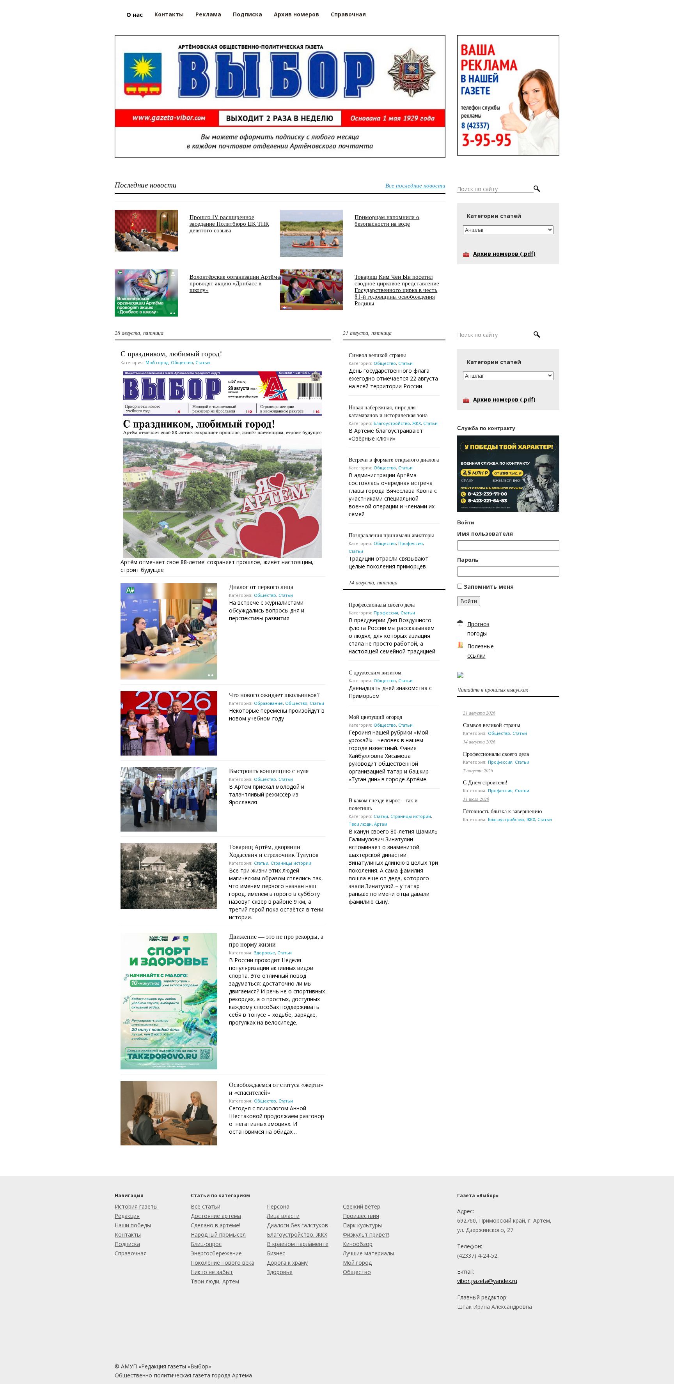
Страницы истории (291, 863)
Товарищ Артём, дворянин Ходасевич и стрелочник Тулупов (274, 850)
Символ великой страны (377, 355)
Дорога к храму (287, 1262)
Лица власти (283, 1215)
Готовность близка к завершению (502, 811)
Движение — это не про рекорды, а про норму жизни (276, 940)
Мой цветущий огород (375, 716)
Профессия (410, 543)
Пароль (468, 559)
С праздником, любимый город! (171, 353)
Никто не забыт (212, 1272)
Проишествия (361, 1215)
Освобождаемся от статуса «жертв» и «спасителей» (276, 1088)
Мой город (156, 362)
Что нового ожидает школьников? (274, 694)
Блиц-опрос (206, 1244)
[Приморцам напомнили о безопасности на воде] (311, 232)
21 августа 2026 (479, 713)
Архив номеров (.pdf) (504, 253)
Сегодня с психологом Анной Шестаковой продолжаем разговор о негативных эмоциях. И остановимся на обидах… (276, 1119)
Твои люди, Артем (368, 824)
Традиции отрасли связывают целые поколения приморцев (388, 562)
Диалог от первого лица (261, 586)
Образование (268, 703)
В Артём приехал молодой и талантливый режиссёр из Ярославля (266, 794)
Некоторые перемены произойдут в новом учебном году (277, 714)
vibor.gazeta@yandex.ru (487, 1281)
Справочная (131, 1253)
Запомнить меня (489, 586)
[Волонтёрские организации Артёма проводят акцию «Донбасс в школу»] (146, 292)
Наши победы (133, 1225)
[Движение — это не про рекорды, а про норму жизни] (169, 1000)
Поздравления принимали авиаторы (391, 535)
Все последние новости (415, 185)
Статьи (202, 362)
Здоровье (264, 953)
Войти (468, 601)
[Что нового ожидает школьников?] (169, 722)
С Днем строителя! (485, 782)
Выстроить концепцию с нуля (269, 770)
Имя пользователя (485, 533)
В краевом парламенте (297, 1244)
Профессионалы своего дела (382, 604)
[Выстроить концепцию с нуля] (169, 798)
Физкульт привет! (366, 1234)
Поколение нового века (222, 1262)
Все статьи (205, 1206)
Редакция (127, 1215)
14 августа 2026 (479, 741)
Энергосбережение (216, 1253)
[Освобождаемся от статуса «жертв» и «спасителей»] (169, 1112)
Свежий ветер (361, 1206)
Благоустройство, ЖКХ (397, 423)
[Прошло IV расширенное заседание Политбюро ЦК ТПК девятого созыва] (146, 230)
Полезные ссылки (480, 650)
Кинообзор (357, 1244)
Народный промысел (218, 1234)
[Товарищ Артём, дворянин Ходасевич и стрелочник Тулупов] (169, 875)
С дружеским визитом (375, 672)
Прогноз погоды (478, 628)
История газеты (136, 1206)
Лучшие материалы (368, 1253)
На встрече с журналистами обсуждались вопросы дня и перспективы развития (266, 610)
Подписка (127, 1244)
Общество (182, 362)
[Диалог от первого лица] (169, 630)
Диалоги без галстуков (297, 1225)
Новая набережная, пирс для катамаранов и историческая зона (388, 411)
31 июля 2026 (476, 799)
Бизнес (276, 1253)
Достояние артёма (216, 1215)
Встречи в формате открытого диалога (394, 459)
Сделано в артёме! (215, 1225)
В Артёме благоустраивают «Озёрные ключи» (386, 434)
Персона (278, 1206)
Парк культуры (362, 1225)
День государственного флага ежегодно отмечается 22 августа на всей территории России (393, 378)
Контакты (128, 1234)
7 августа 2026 (478, 770)
